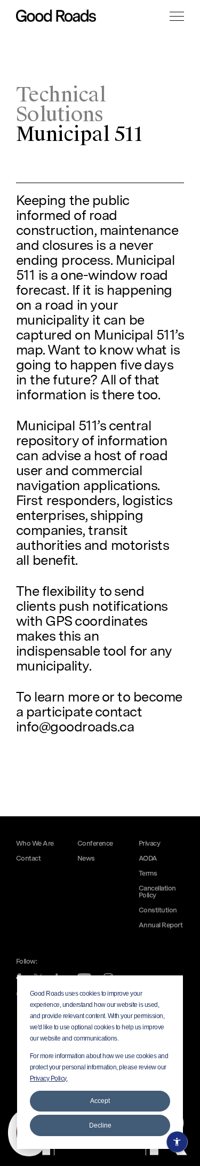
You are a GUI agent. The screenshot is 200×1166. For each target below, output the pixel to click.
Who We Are (35, 843)
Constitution (158, 910)
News (86, 858)
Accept (100, 1101)
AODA (148, 858)
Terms (148, 873)
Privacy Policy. (48, 1078)
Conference (95, 843)
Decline (100, 1125)
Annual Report (160, 925)
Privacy (149, 843)
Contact (28, 858)
